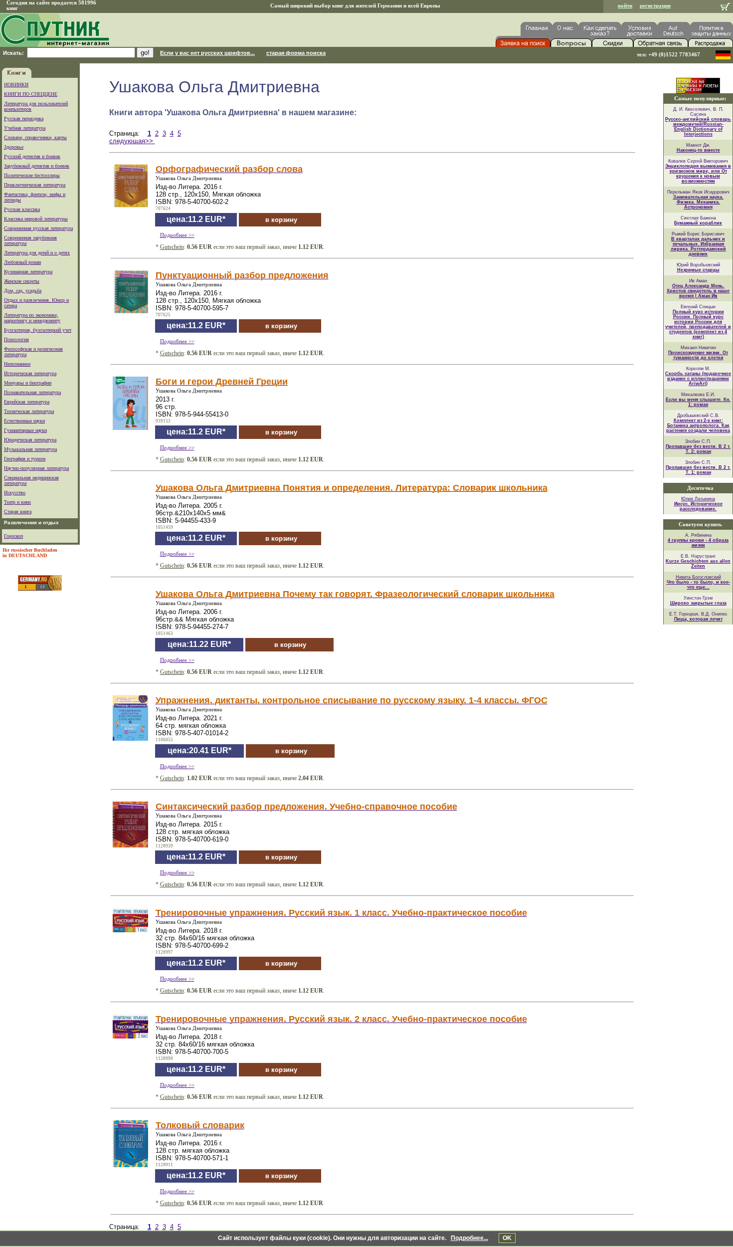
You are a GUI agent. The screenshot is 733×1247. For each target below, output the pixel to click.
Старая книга (17, 511)
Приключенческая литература (34, 185)
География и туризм (24, 458)
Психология (16, 339)
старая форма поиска (296, 53)
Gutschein (172, 246)
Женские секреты (21, 281)
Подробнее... (469, 1238)
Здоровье (13, 147)
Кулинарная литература (28, 271)
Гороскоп (13, 536)
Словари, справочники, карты (35, 137)
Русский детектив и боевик (32, 156)
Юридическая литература (30, 439)
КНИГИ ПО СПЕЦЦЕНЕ (30, 94)
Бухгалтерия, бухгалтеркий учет (37, 330)
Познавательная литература (32, 392)
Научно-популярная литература (36, 468)
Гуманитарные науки (25, 430)
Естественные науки (24, 420)
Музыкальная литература (30, 449)
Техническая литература (29, 411)
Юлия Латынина (698, 498)
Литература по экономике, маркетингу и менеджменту (32, 317)
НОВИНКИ (16, 84)
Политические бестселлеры (32, 175)
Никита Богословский (698, 577)
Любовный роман (22, 262)
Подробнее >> (177, 235)
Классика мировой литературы (36, 218)
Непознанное (17, 364)
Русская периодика (23, 118)
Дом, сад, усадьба (22, 290)
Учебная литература (24, 128)
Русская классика (22, 209)
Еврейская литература (26, 402)
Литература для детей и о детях (37, 252)
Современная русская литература (38, 228)
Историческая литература (30, 373)
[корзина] (725, 7)
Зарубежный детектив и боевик (36, 166)
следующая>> (132, 141)
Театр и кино (17, 502)
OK (507, 1238)
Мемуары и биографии (27, 383)
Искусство (14, 492)
